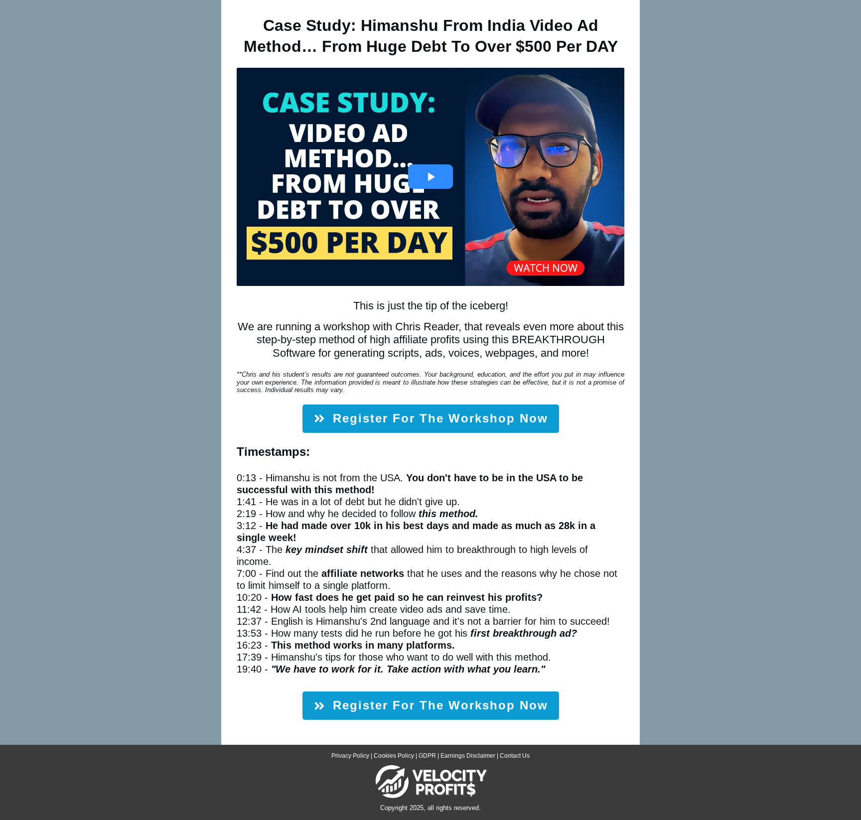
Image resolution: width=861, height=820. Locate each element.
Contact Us (515, 755)
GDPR (427, 755)
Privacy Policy (350, 755)
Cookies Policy (394, 755)
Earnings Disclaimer (467, 755)
